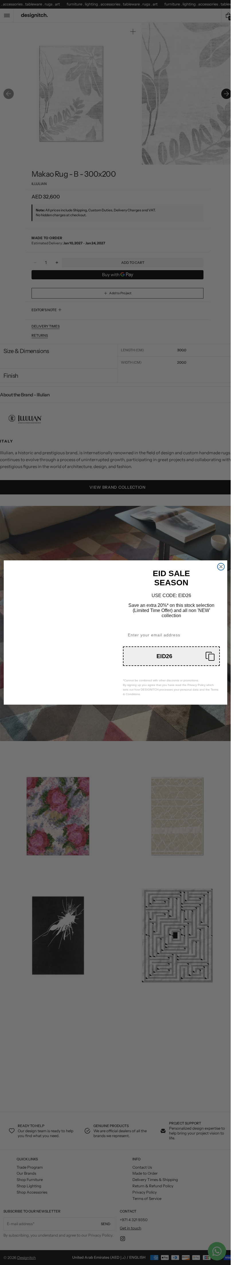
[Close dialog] (221, 566)
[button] (171, 656)
